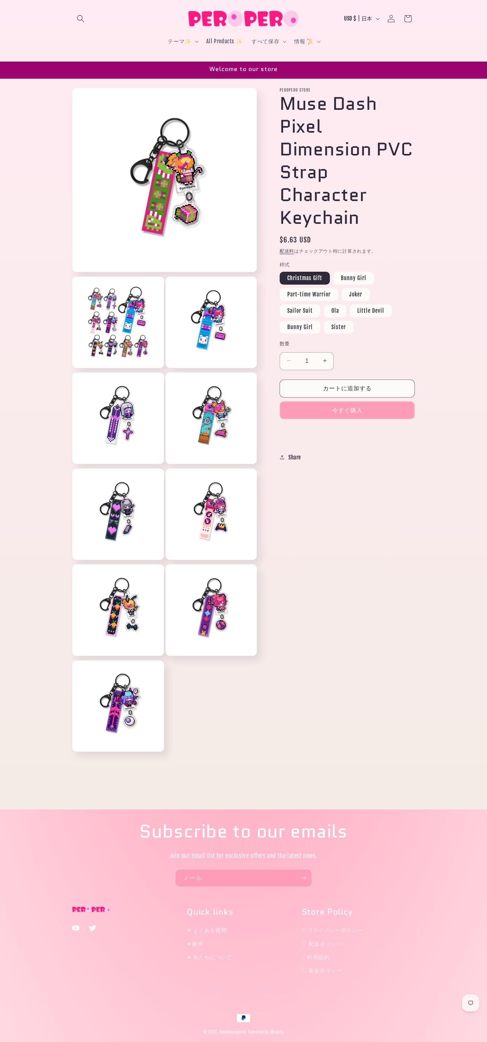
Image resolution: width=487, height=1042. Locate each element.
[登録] (303, 878)
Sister (338, 326)
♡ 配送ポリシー (322, 943)
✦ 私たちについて (209, 956)
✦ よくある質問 (206, 930)
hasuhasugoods (233, 1032)
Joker (355, 294)
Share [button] (294, 457)
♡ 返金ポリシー (322, 970)
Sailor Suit (300, 310)
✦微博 (195, 943)
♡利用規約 (315, 956)
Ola (335, 310)
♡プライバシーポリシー (332, 930)
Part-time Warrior (309, 294)
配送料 (287, 251)
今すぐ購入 (347, 409)
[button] (80, 18)
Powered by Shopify (266, 1032)
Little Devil (370, 310)
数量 (285, 343)
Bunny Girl (353, 277)
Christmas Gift (304, 277)
